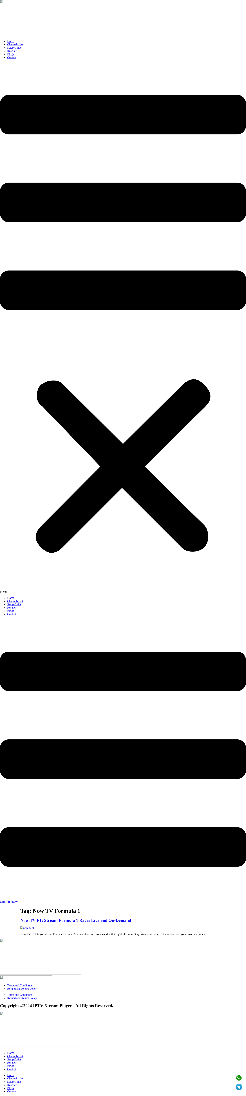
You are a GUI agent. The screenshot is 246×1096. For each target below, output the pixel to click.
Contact (11, 57)
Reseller (11, 50)
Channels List (15, 44)
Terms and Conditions (19, 985)
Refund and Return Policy (22, 988)
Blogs (10, 54)
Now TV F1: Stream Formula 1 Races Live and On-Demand (75, 920)
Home (10, 41)
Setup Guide (14, 47)
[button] (123, 327)
